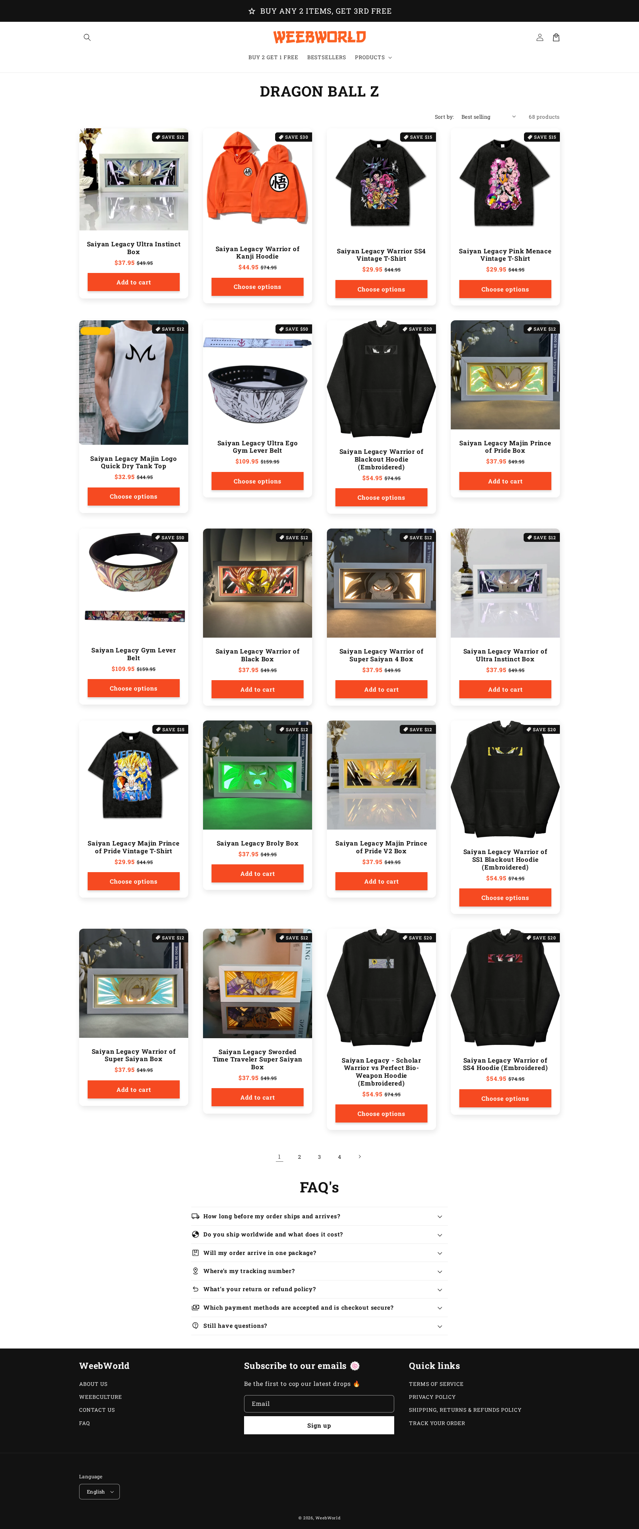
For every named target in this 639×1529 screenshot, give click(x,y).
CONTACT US (97, 1409)
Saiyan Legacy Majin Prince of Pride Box (505, 447)
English (96, 1491)
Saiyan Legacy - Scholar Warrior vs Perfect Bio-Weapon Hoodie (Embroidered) (381, 1072)
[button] (87, 37)
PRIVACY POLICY (432, 1396)
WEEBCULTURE (100, 1396)
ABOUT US (93, 1383)
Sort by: (444, 116)
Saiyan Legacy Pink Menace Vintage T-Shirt (505, 255)
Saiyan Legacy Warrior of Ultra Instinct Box (505, 655)
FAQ (84, 1423)
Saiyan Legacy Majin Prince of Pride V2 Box (381, 847)
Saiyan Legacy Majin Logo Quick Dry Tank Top (133, 462)
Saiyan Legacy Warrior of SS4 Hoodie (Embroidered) (505, 1064)
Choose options (257, 286)
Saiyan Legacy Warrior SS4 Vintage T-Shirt (381, 255)
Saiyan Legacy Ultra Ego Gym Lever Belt (257, 447)
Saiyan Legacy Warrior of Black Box (258, 655)
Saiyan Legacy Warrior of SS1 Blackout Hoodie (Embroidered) (505, 859)
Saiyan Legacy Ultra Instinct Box (134, 248)
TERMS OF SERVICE (436, 1383)
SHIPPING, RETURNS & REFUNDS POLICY (465, 1409)
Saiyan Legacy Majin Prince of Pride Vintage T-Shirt (133, 847)
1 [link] (279, 1156)
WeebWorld (328, 1517)
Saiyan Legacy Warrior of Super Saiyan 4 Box (381, 655)
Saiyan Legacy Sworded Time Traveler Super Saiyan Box (257, 1059)
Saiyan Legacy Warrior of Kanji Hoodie (258, 253)
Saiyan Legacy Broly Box (258, 843)
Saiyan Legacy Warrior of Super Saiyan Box (134, 1055)
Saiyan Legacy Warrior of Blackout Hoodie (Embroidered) (381, 459)
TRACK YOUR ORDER (437, 1423)
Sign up (319, 1425)
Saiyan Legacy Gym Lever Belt (133, 654)
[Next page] (359, 1156)
